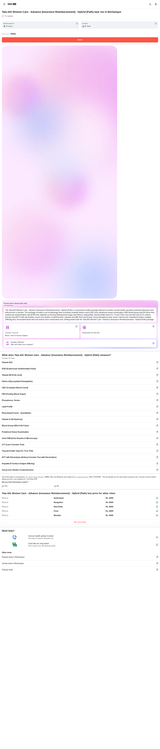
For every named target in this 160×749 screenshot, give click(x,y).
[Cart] (155, 4)
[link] (12, 4)
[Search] (150, 4)
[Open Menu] (4, 4)
